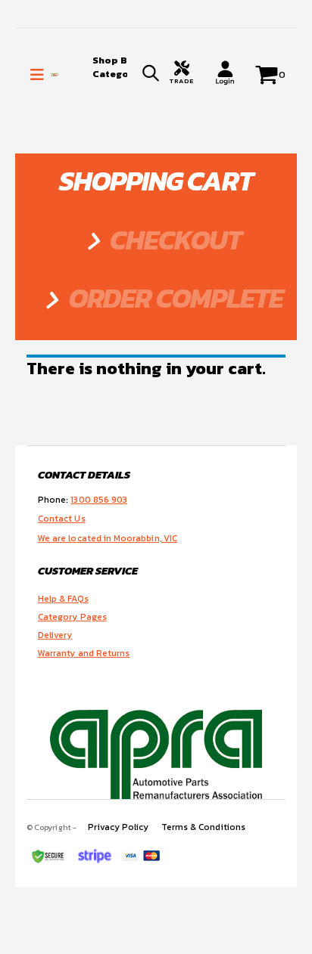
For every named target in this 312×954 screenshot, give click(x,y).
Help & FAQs (63, 599)
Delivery (55, 635)
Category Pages (72, 617)
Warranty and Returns (83, 653)
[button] (150, 75)
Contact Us (62, 518)
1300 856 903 (98, 499)
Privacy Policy (118, 827)
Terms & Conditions (203, 827)
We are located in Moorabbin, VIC (107, 538)
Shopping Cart (156, 180)
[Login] (225, 72)
